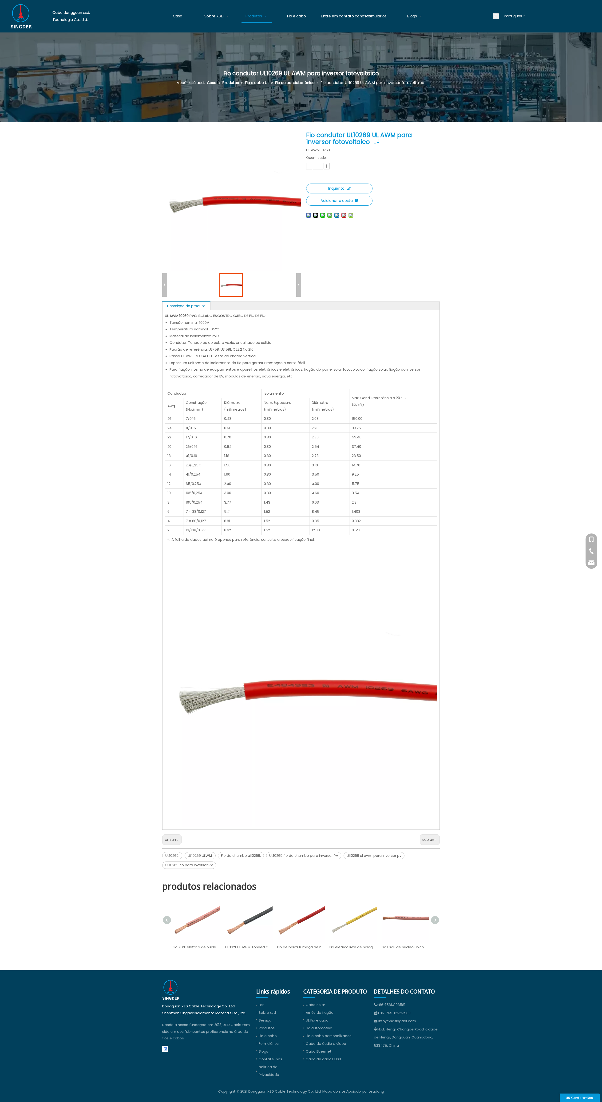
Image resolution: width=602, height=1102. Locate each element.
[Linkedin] (165, 1049)
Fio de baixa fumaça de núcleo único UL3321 (301, 947)
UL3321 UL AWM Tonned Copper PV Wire (249, 947)
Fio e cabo (268, 1035)
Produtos (267, 1028)
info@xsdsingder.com (397, 1020)
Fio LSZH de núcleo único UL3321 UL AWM (405, 947)
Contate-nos (270, 1059)
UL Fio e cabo (317, 1020)
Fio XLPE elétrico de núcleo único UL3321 (196, 947)
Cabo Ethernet (319, 1051)
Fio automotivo (319, 1028)
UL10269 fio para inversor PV (189, 864)
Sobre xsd (267, 1012)
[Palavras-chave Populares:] (496, 16)
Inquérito (336, 188)
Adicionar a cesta (337, 200)
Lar (261, 1004)
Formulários (269, 1043)
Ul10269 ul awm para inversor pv (374, 855)
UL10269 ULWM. (200, 855)
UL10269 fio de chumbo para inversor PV (303, 855)
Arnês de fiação (319, 1012)
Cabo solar (315, 1004)
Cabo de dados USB (323, 1059)
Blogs (263, 1051)
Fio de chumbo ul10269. (241, 855)
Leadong (376, 1091)
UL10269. (172, 855)
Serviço (265, 1020)
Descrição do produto (186, 305)
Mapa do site (333, 1091)
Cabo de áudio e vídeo (326, 1043)
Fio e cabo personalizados (329, 1035)
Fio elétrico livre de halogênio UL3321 (353, 947)
